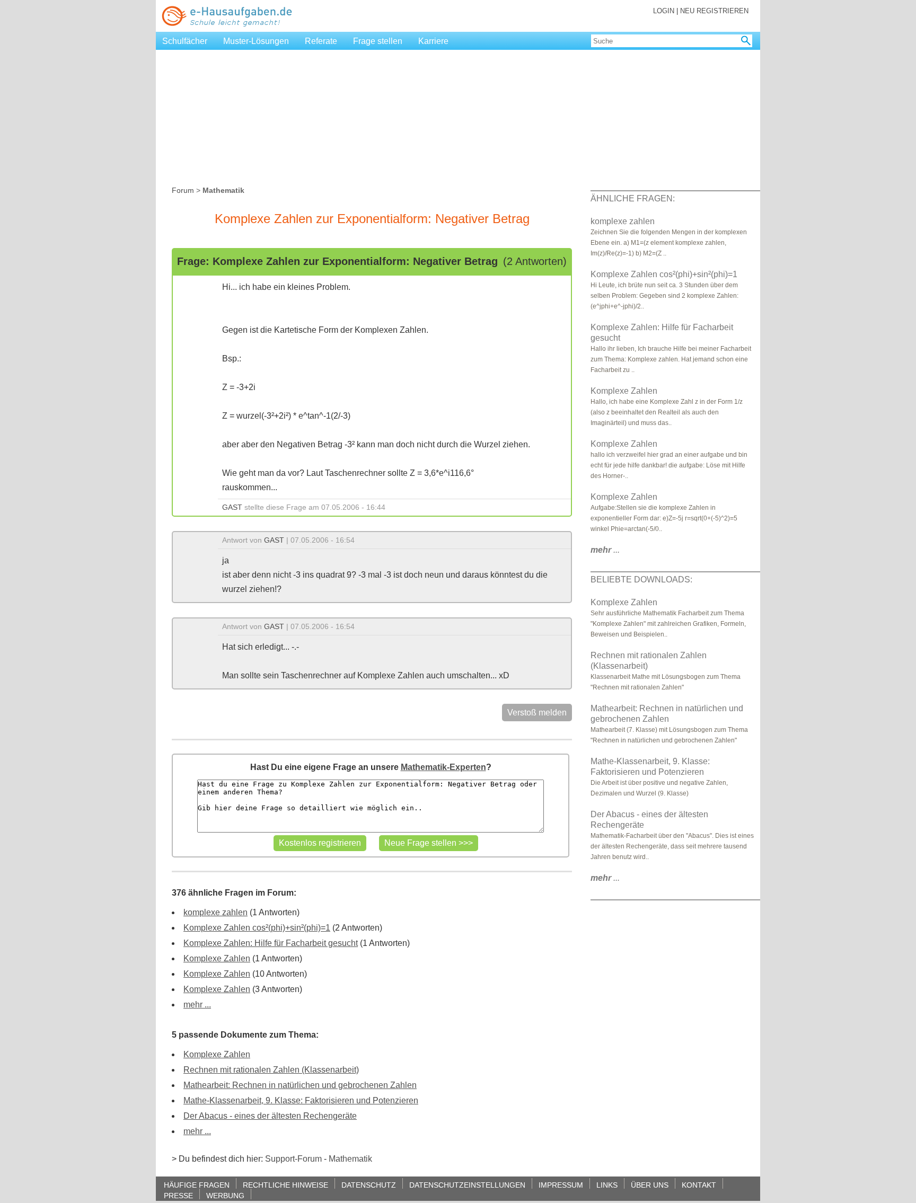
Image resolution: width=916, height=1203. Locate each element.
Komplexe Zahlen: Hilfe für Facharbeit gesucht (270, 943)
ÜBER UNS (649, 1185)
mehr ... (197, 1004)
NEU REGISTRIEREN (714, 11)
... (605, 549)
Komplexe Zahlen (216, 958)
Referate (321, 41)
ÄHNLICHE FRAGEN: (633, 198)
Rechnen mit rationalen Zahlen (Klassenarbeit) (271, 1069)
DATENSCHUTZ (368, 1185)
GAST (232, 507)
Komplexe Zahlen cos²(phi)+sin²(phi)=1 (256, 927)
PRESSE (178, 1195)
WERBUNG (225, 1195)
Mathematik (350, 1158)
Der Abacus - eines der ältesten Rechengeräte (270, 1115)
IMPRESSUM (561, 1185)
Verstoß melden (537, 712)
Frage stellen (377, 41)
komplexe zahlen (215, 912)
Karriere (433, 41)
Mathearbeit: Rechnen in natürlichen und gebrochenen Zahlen (300, 1085)
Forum (183, 190)
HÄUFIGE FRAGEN (197, 1185)
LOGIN (663, 11)
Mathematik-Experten (443, 767)
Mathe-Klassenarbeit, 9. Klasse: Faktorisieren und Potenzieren (300, 1100)
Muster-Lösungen (256, 41)
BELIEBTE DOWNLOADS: (641, 579)
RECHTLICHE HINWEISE (285, 1185)
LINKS (607, 1185)
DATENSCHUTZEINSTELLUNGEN (467, 1185)
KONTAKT (699, 1185)
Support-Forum (293, 1158)
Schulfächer (184, 41)
